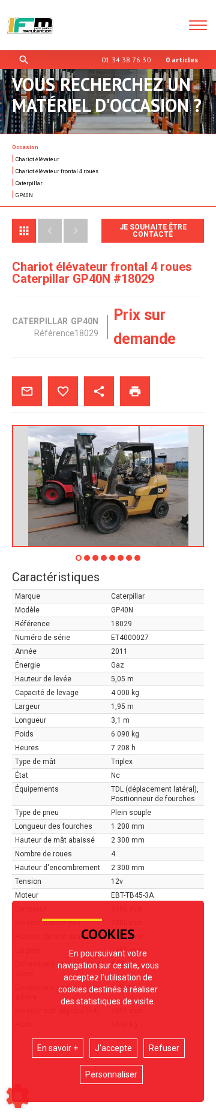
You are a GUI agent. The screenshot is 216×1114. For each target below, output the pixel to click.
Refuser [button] (164, 1048)
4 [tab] (104, 562)
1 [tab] (79, 562)
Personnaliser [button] (111, 1074)
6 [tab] (121, 562)
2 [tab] (87, 562)
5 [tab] (112, 562)
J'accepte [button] (113, 1048)
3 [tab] (96, 562)
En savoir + (57, 1048)
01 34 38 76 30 (126, 59)
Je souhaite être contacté (153, 231)
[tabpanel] (108, 486)
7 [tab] (129, 562)
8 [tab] (138, 562)
